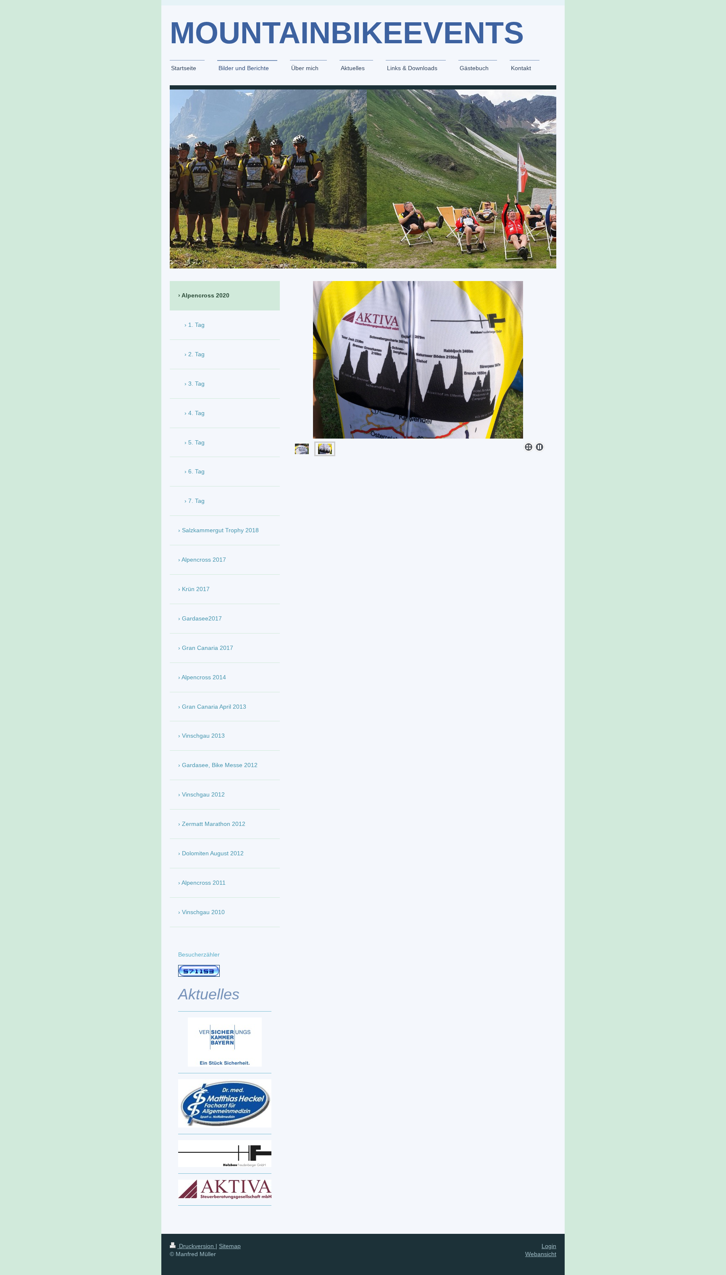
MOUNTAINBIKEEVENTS (347, 33)
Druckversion (196, 1246)
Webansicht (540, 1254)
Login (549, 1246)
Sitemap (230, 1246)
